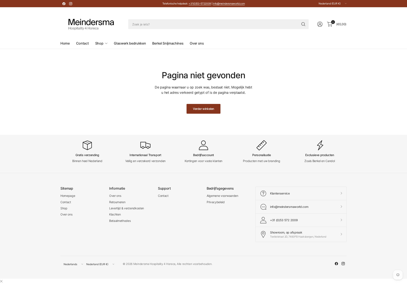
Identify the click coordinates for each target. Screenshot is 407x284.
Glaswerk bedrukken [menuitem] (130, 43)
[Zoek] (303, 24)
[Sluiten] (1, 281)
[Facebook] (63, 3)
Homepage (67, 195)
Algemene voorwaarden (222, 195)
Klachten (115, 214)
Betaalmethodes (120, 220)
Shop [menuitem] (99, 43)
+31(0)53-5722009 (200, 3)
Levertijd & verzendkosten (126, 208)
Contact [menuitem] (82, 43)
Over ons (66, 214)
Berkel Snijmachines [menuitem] (167, 43)
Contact (65, 202)
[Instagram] (70, 3)
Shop (63, 208)
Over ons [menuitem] (197, 43)
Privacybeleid (216, 202)
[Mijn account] (320, 24)
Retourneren (117, 202)
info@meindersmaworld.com (229, 3)
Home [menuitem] (65, 43)
